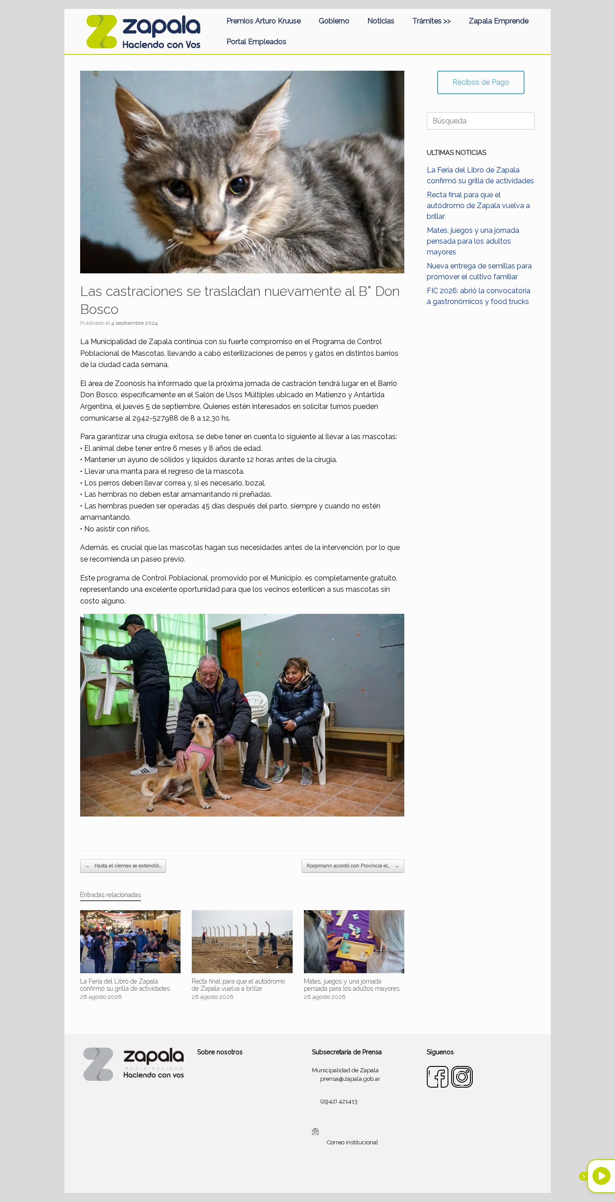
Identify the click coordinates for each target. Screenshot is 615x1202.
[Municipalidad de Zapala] (143, 32)
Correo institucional (352, 1142)
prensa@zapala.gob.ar (350, 1078)
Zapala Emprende (499, 21)
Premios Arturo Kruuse (263, 21)
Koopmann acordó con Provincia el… (353, 866)
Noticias (380, 21)
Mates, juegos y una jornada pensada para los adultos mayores (473, 241)
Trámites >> (431, 21)
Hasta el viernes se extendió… (123, 866)
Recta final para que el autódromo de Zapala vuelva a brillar (478, 206)
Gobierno (334, 21)
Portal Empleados (256, 41)
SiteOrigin (318, 1175)
